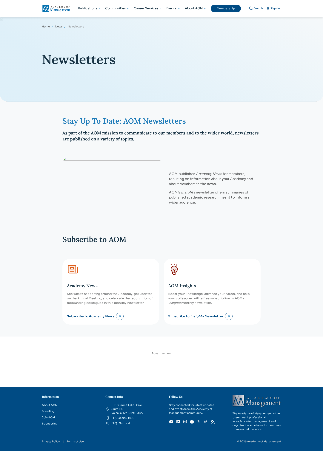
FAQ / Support (120, 423)
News (59, 26)
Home (46, 26)
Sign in (275, 8)
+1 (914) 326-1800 (122, 418)
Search (258, 8)
